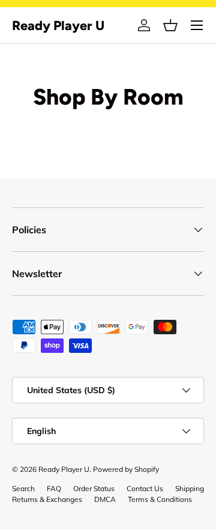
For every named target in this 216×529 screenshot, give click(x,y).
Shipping (189, 488)
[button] (170, 25)
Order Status (94, 488)
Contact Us (145, 488)
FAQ (54, 488)
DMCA (105, 499)
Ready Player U (63, 469)
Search (23, 488)
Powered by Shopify (126, 469)
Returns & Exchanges (47, 499)
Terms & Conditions (160, 499)
